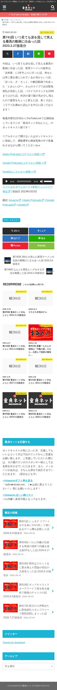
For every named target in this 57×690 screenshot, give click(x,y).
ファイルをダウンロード (16, 186)
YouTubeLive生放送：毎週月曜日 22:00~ (29, 14)
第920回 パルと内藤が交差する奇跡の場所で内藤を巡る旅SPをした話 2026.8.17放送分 (26, 548)
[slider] (48, 181)
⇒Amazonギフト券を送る (18, 480)
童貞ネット (27, 686)
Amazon (13, 200)
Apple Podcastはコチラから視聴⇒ (22, 154)
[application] (28, 181)
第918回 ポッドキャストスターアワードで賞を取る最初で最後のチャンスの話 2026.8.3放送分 (26, 590)
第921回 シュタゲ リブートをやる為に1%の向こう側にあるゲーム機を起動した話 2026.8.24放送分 (27, 527)
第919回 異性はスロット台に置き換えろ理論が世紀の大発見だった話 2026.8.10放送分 (27, 569)
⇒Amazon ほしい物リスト (18, 495)
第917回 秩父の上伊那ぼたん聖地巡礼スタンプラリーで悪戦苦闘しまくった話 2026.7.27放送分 (26, 611)
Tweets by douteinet (14, 642)
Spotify (22, 204)
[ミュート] (41, 181)
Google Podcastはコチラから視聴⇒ (23, 162)
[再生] (6, 181)
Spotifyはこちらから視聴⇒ (18, 171)
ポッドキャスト (12, 220)
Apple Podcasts (32, 200)
